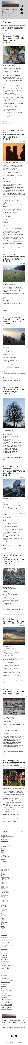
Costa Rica (3, 848)
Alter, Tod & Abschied (4, 957)
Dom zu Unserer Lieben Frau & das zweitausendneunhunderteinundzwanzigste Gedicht (13, 134)
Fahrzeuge (3, 874)
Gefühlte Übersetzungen (12, 457)
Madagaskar (3, 855)
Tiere (2, 924)
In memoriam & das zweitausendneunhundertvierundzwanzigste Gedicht (13, 39)
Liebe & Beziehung (5, 892)
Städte (2, 918)
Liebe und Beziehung (5, 982)
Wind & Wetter (4, 927)
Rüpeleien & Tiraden (5, 909)
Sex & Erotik (3, 913)
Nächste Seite (21, 831)
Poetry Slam (3, 901)
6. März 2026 (22, 263)
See (2, 911)
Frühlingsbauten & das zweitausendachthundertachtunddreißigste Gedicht (14, 258)
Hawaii (2, 850)
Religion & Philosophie (7, 380)
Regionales (3, 905)
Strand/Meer (3, 919)
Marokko (3, 857)
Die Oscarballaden (4, 937)
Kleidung (3, 886)
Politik (19, 247)
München (14, 121)
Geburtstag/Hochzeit (5, 878)
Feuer (10, 247)
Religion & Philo (4, 906)
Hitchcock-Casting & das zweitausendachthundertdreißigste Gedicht (14, 692)
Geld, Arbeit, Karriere (4, 971)
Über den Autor (4, 949)
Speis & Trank (4, 915)
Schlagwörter (4, 835)
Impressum (8, 1042)
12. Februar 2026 (22, 767)
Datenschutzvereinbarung (16, 1042)
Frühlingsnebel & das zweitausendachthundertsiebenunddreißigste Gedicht (14, 320)
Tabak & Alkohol (17, 380)
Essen (12, 965)
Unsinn (2, 926)
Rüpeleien (9, 995)
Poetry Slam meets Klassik (6, 942)
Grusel (2, 881)
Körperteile (3, 888)
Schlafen (3, 910)
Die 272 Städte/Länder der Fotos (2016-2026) (6, 840)
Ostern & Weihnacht (5, 899)
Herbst (2, 883)
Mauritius (3, 859)
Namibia (2, 860)
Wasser (3, 1007)
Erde (9, 121)
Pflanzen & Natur (4, 900)
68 (6, 831)
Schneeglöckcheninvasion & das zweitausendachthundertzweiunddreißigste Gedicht (14, 559)
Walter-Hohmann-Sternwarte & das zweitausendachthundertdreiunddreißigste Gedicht (14, 471)
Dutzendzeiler (6, 818)
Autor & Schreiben (5, 870)
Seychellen (3, 861)
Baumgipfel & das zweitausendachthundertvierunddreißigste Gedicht (14, 390)
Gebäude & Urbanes (5, 877)
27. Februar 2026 (22, 566)
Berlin (2, 873)
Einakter (5, 121)
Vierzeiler (8, 1005)
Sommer (3, 914)
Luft (2, 984)
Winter (2, 928)
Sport (2, 917)
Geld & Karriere (4, 879)
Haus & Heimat (18, 818)
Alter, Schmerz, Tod (5, 869)
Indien (2, 851)
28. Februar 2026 (22, 396)
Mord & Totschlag (4, 895)
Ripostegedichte (4, 935)
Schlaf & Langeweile (4, 997)
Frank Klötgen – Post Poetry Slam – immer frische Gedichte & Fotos (10, 11)
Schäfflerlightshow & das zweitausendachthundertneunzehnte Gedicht (14, 763)
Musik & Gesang (4, 897)
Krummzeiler (3, 978)
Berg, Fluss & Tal (4, 872)
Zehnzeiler (3, 1009)
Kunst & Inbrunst (4, 890)
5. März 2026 (22, 326)
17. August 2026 (22, 141)
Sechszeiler (4, 999)
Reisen (2, 908)
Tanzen (2, 923)
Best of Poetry (3, 932)
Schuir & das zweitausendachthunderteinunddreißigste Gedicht (14, 621)
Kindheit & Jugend (17, 308)
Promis (2, 904)
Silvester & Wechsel (5, 920)
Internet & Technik (7, 821)
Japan (2, 852)
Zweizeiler (9, 1009)
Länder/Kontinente (5, 891)
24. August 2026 (22, 44)
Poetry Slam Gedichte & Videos (7, 940)
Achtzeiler (5, 308)
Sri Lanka (3, 863)
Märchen (3, 893)
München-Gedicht (7, 123)
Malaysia (3, 856)
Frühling (2, 875)
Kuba (2, 854)
